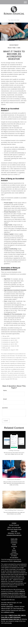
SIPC (11, 606)
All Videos (14, 555)
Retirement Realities (14, 479)
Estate (14, 544)
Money (14, 550)
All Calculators (14, 557)
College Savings (14, 450)
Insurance (14, 546)
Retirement (14, 541)
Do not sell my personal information (16, 597)
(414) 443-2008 (14, 20)
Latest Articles (14, 554)
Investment (14, 543)
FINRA (8, 606)
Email (5, 399)
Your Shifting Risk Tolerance (14, 510)
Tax (14, 548)
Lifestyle (14, 552)
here (17, 619)
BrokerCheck (17, 561)
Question (5, 407)
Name (5, 390)
